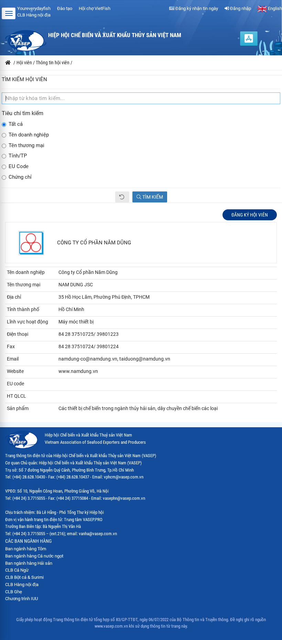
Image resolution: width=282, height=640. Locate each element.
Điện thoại (17, 334)
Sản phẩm (18, 408)
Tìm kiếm (152, 197)
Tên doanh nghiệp (29, 135)
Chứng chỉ (20, 177)
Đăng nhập (240, 8)
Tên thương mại (26, 145)
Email (13, 359)
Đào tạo (64, 8)
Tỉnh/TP (18, 156)
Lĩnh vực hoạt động (27, 321)
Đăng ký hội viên (249, 215)
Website (15, 371)
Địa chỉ (14, 297)
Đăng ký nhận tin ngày (196, 8)
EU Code (19, 166)
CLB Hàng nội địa (34, 15)
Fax (11, 346)
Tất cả (16, 124)
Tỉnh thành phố (23, 309)
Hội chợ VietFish (94, 8)
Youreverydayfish (34, 8)
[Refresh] (122, 196)
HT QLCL (16, 396)
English (274, 8)
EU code (15, 383)
